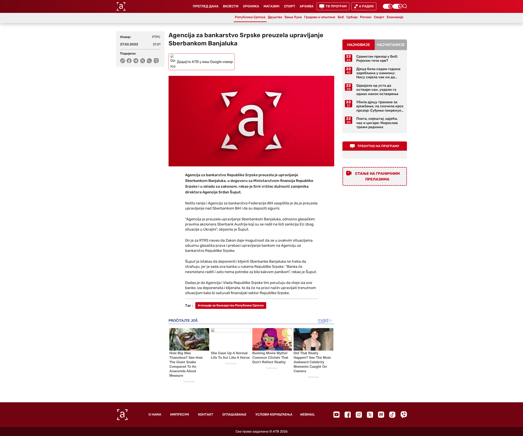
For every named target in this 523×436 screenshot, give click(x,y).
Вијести (230, 6)
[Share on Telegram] (136, 60)
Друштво (275, 17)
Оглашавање (234, 414)
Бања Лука (293, 17)
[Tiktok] (392, 414)
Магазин (271, 6)
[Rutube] (381, 414)
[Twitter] (370, 414)
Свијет (379, 17)
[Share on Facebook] (129, 60)
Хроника (251, 6)
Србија (352, 17)
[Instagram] (359, 414)
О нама (155, 414)
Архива (306, 6)
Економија (395, 17)
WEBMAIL (307, 414)
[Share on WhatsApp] (149, 60)
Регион (365, 17)
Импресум (179, 414)
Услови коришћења (273, 414)
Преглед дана (205, 6)
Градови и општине (319, 17)
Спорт (289, 6)
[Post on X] (142, 60)
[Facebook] (347, 414)
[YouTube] (336, 414)
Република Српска (250, 17)
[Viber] (403, 414)
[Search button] (404, 6)
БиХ (341, 17)
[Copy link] (122, 60)
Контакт (205, 414)
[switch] (388, 6)
